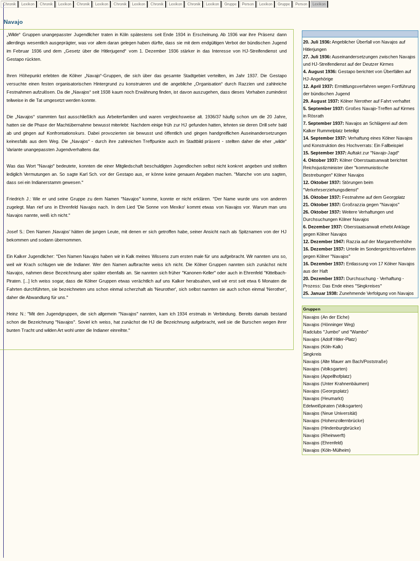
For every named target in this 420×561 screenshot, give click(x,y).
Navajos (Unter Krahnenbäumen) (336, 383)
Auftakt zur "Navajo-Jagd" (351, 152)
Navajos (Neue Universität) (330, 413)
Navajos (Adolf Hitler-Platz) (330, 339)
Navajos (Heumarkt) (323, 398)
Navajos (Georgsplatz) (326, 391)
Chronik (9, 4)
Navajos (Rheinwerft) (324, 435)
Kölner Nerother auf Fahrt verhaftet (356, 101)
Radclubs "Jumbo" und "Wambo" (335, 331)
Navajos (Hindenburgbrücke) (332, 427)
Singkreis (312, 354)
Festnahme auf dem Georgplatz (354, 197)
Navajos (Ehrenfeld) (323, 442)
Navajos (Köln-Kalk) (323, 346)
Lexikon (28, 4)
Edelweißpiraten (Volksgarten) (333, 405)
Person (248, 4)
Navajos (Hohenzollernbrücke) (333, 420)
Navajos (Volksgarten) (325, 368)
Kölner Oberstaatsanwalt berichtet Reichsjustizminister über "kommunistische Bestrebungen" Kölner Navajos (355, 167)
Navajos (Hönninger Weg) (329, 324)
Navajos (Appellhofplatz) (327, 376)
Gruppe (230, 4)
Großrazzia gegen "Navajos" (351, 204)
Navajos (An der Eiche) (326, 317)
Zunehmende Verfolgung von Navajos (358, 293)
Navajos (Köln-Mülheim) (327, 450)
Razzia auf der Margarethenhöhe (357, 241)
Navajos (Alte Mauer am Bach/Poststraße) (345, 361)
